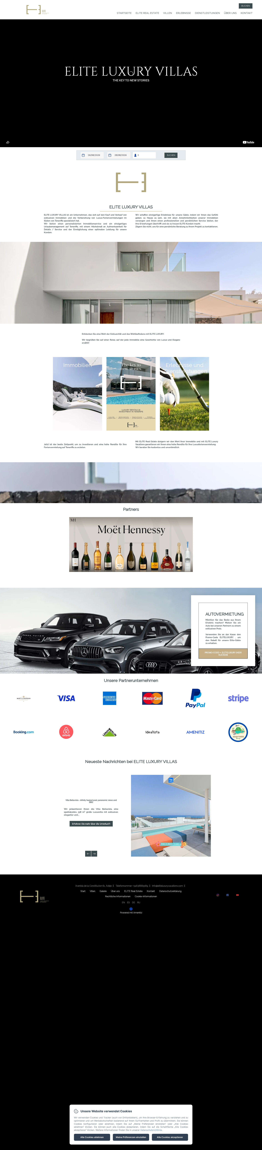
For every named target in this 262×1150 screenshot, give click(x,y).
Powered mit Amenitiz (131, 913)
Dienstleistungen (207, 13)
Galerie (103, 891)
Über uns (230, 13)
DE (133, 902)
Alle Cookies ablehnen (92, 1137)
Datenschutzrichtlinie (151, 1130)
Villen (167, 13)
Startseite (124, 13)
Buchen (245, 6)
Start (83, 891)
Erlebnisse (183, 13)
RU (138, 902)
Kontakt (246, 13)
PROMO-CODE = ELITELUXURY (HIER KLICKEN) (223, 653)
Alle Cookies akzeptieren (170, 1137)
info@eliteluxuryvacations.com (167, 886)
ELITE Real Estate (147, 13)
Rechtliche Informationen (117, 896)
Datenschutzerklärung (170, 891)
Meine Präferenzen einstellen (131, 1137)
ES (128, 902)
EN (123, 902)
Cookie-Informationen (146, 896)
